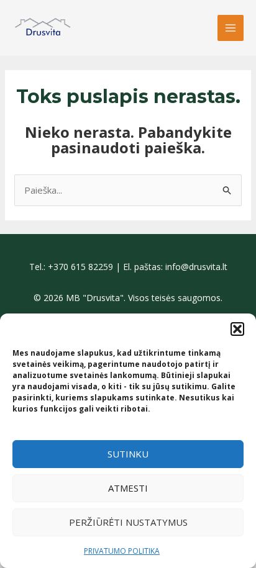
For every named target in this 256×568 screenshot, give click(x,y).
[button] (237, 329)
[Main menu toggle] (230, 28)
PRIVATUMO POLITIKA (122, 551)
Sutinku (128, 454)
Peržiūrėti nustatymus (128, 522)
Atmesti (128, 488)
